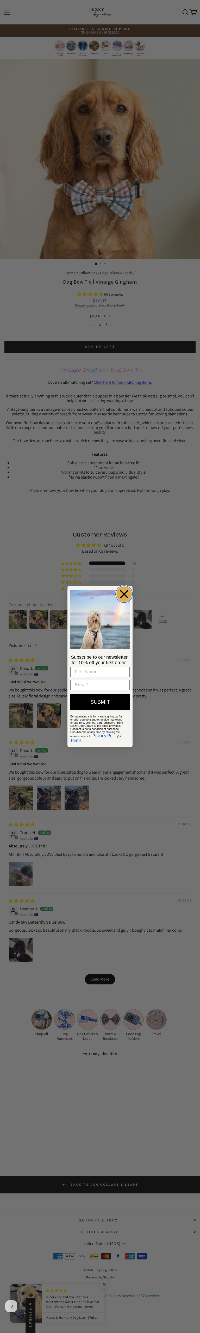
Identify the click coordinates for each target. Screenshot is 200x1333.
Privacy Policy (105, 736)
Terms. (76, 740)
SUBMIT (100, 702)
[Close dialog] (124, 594)
